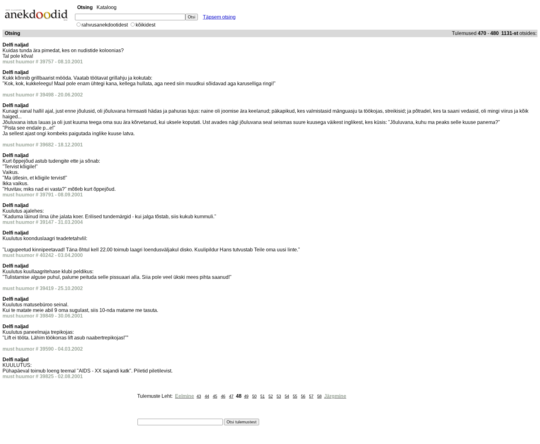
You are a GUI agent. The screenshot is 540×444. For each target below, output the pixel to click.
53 (279, 396)
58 (319, 396)
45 (215, 396)
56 (303, 396)
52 (270, 396)
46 (223, 396)
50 (254, 396)
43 (199, 396)
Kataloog (107, 7)
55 (295, 396)
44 (207, 396)
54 (287, 396)
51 (262, 396)
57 (311, 396)
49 (246, 396)
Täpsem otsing (219, 17)
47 (231, 396)
